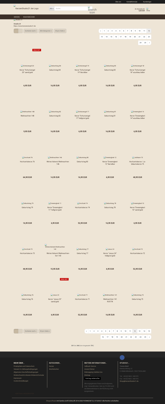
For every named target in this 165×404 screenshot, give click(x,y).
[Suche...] (90, 8)
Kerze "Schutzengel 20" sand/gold (27, 71)
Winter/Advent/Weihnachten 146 (58, 163)
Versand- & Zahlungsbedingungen (26, 369)
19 (130, 37)
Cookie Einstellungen (21, 381)
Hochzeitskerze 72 (137, 253)
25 (145, 43)
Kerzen (17, 17)
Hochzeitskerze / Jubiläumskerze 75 (137, 163)
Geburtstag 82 (55, 116)
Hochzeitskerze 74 (82, 207)
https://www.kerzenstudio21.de (25, 26)
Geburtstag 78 (110, 207)
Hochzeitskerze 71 (82, 299)
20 (135, 37)
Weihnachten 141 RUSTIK (110, 300)
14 (106, 37)
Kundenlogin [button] (146, 2)
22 (144, 37)
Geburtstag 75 (137, 299)
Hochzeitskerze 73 (27, 253)
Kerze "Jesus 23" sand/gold (54, 300)
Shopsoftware (51, 401)
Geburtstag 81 (110, 116)
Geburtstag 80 (82, 162)
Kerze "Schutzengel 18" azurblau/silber (137, 71)
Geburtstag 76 (27, 299)
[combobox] (30, 31)
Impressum (18, 378)
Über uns (118, 2)
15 (111, 37)
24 (140, 43)
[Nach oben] (158, 400)
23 (149, 37)
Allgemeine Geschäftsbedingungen (26, 372)
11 (144, 31)
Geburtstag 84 (55, 70)
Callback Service (90, 366)
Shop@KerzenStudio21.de (129, 381)
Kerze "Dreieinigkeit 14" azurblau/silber (137, 117)
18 (125, 37)
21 (139, 37)
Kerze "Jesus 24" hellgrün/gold (110, 254)
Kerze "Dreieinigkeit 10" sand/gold (137, 209)
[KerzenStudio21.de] (29, 8)
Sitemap (87, 375)
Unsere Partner (89, 369)
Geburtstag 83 (110, 70)
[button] (16, 31)
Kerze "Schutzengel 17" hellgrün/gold (82, 117)
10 (139, 31)
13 (102, 37)
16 (116, 37)
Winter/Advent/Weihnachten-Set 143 (58, 254)
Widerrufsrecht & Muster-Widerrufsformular (29, 375)
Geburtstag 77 (82, 253)
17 (121, 37)
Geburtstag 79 (27, 207)
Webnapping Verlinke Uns (93, 372)
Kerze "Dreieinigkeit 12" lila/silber (110, 163)
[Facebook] (122, 357)
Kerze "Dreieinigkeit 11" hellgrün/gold (54, 209)
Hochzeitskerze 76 (27, 162)
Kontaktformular (131, 2)
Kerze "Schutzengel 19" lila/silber (82, 71)
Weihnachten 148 (27, 116)
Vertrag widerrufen (92, 378)
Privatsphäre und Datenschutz (24, 366)
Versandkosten (93, 386)
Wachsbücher (29, 17)
